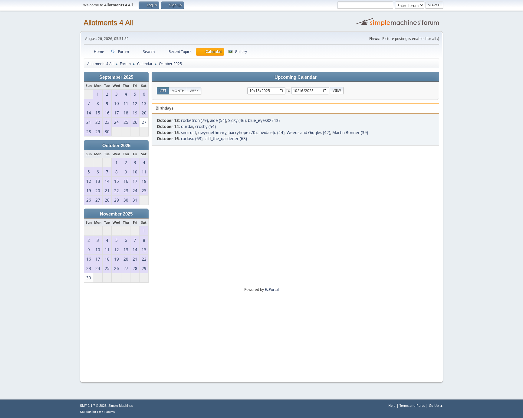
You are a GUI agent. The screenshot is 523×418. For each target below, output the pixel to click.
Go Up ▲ (436, 405)
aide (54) (218, 120)
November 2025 (116, 214)
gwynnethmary (212, 132)
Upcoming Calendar (296, 77)
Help (392, 405)
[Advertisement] (261, 335)
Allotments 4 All (108, 22)
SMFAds (85, 411)
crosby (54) (205, 126)
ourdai (187, 126)
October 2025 (116, 145)
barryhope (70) (243, 132)
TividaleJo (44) (272, 132)
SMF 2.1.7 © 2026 (93, 405)
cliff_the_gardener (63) (226, 138)
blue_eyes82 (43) (264, 120)
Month (178, 90)
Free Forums (106, 411)
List (163, 90)
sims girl (188, 132)
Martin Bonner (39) (350, 132)
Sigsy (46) (237, 120)
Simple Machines (120, 405)
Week (194, 90)
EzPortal (272, 289)
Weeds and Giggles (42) (308, 132)
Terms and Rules (412, 405)
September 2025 (116, 77)
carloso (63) (191, 138)
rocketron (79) (194, 120)
